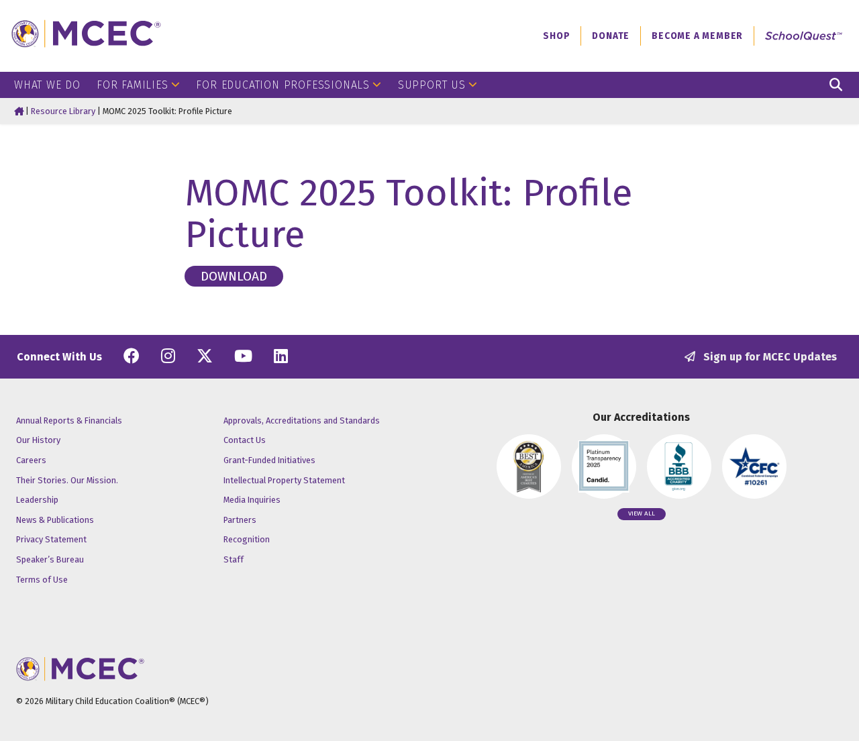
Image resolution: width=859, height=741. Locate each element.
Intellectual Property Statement (284, 480)
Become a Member (697, 36)
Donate (610, 36)
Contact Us (244, 440)
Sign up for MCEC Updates (769, 356)
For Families (132, 85)
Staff (233, 559)
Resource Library (63, 111)
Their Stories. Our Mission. (67, 480)
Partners (239, 520)
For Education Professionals (283, 85)
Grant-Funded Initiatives (269, 460)
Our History (38, 440)
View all (641, 513)
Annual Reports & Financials (69, 420)
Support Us (432, 85)
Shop (556, 36)
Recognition (246, 539)
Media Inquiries (252, 500)
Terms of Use (42, 580)
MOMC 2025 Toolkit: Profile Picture (408, 213)
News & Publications (55, 520)
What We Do (47, 85)
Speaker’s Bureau (50, 559)
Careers (31, 460)
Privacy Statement (51, 539)
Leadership (37, 500)
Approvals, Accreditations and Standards (301, 420)
